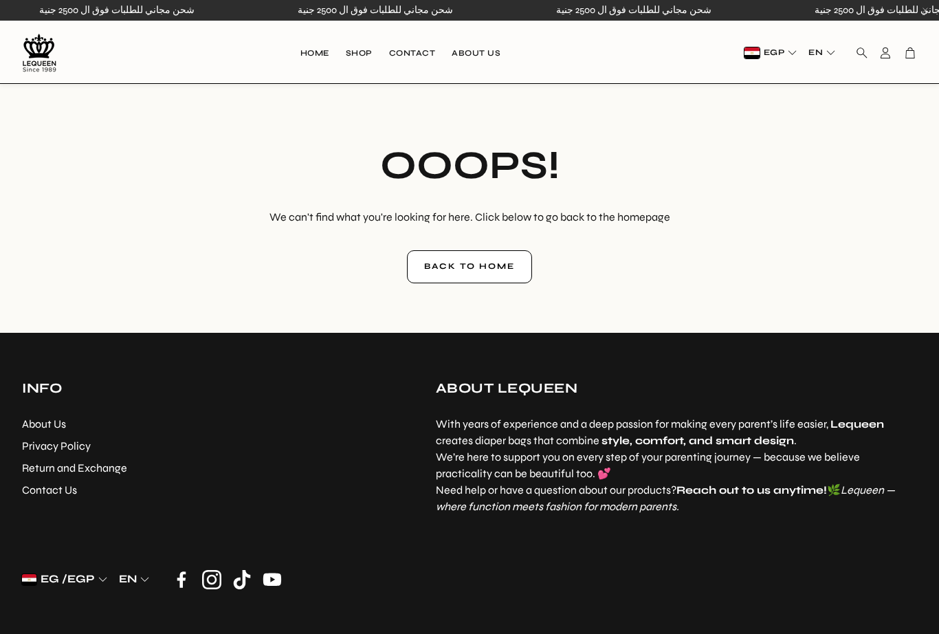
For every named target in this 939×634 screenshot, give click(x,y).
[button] (858, 53)
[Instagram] (211, 579)
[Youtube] (272, 579)
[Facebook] (181, 579)
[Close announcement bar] (925, 10)
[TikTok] (242, 579)
